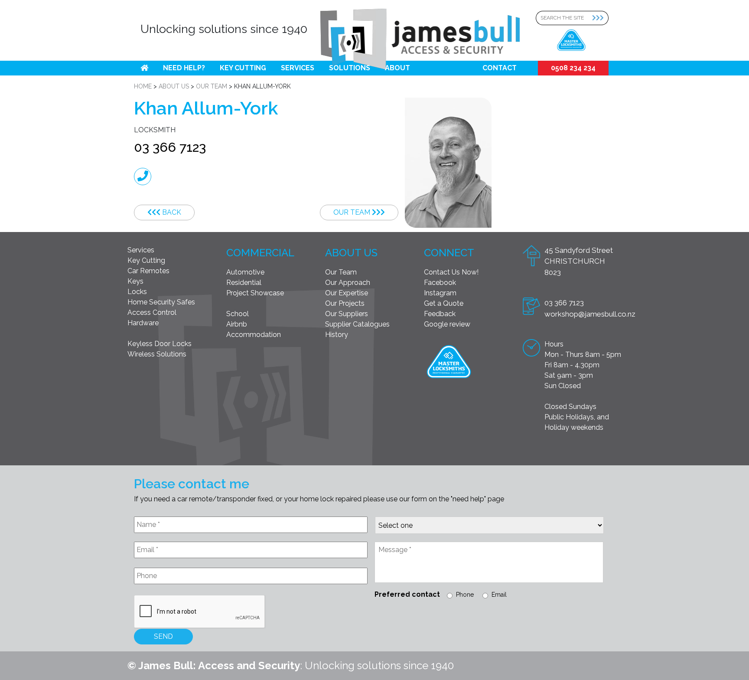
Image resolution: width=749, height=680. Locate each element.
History (336, 334)
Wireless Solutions (156, 354)
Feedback (440, 314)
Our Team (352, 212)
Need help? (184, 68)
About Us (351, 252)
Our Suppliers (346, 314)
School (237, 314)
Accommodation (253, 334)
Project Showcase (255, 293)
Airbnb (236, 324)
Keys (135, 281)
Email (499, 594)
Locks (137, 292)
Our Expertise (346, 293)
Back (170, 212)
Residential (243, 282)
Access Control (151, 312)
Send (163, 636)
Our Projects (345, 303)
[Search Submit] (600, 18)
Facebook (440, 282)
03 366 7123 (170, 147)
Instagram (440, 293)
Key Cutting (243, 68)
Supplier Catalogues (357, 324)
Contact (499, 68)
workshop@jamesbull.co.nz (589, 314)
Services (297, 68)
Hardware (143, 323)
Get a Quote (443, 303)
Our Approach (347, 282)
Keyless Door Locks (159, 344)
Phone (465, 594)
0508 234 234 (573, 68)
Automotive (245, 272)
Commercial (260, 252)
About (397, 68)
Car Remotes (148, 271)
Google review (447, 324)
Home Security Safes (161, 302)
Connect (449, 252)
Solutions (349, 68)
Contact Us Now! (451, 272)
